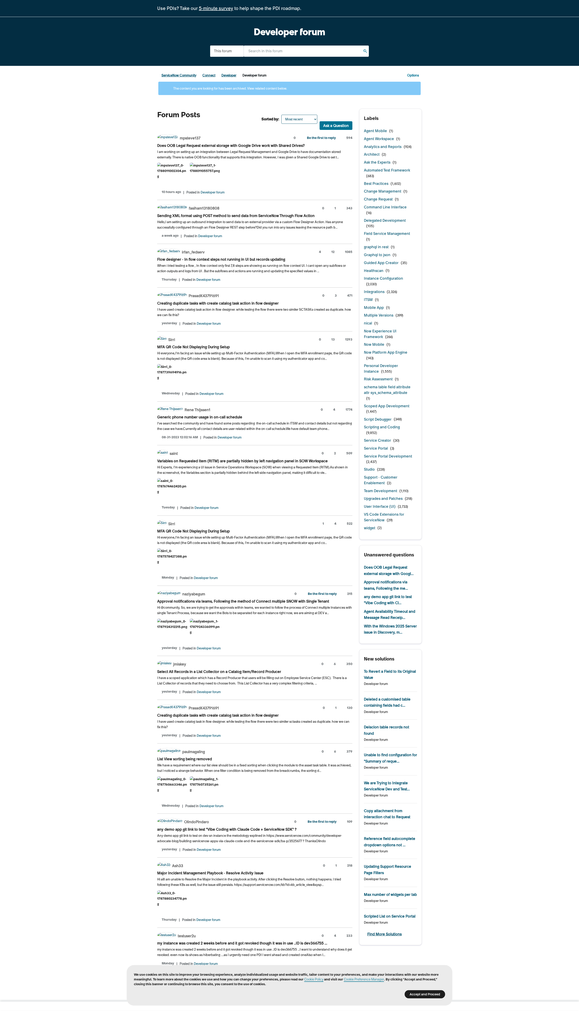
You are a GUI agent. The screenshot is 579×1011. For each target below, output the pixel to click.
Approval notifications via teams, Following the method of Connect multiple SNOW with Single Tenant (243, 601)
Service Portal (376, 448)
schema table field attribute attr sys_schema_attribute (387, 390)
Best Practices (376, 183)
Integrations (374, 291)
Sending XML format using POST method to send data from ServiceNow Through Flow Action (236, 215)
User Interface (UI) (380, 506)
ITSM (368, 299)
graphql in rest (376, 247)
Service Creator (377, 440)
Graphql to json (377, 255)
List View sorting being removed (184, 759)
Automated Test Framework (387, 170)
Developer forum (213, 192)
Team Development (380, 491)
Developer (228, 75)
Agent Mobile (375, 131)
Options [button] (413, 75)
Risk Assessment (378, 379)
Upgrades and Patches (383, 498)
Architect (372, 154)
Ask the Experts (377, 162)
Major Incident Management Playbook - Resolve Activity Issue (210, 873)
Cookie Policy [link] (313, 979)
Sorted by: (270, 119)
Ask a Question (336, 125)
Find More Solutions (384, 934)
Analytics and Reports (382, 146)
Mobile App (374, 307)
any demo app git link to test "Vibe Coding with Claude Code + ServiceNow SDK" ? (227, 829)
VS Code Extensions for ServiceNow (384, 517)
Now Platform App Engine (385, 352)
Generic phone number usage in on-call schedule (199, 417)
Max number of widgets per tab (390, 894)
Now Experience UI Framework (380, 334)
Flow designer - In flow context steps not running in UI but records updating (221, 259)
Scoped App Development (386, 406)
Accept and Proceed (425, 994)
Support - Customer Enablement (380, 480)
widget (369, 528)
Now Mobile (374, 344)
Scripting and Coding (382, 427)
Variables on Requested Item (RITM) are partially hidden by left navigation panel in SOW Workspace (242, 461)
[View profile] (167, 137)
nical (368, 323)
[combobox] (306, 51)
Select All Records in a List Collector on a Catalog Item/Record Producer (219, 671)
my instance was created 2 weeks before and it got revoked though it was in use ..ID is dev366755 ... (242, 943)
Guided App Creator (381, 262)
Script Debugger (378, 419)
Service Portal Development (388, 456)
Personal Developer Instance (381, 368)
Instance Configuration (383, 278)
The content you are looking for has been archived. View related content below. (230, 88)
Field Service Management (387, 233)
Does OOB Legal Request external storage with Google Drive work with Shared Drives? (231, 145)
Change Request (378, 199)
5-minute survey (216, 8)
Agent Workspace (379, 138)
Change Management (382, 191)
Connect (208, 75)
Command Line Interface (385, 207)
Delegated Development (385, 220)
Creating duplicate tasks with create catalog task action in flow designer (218, 303)
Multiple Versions (378, 315)
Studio (369, 469)
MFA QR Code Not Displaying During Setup (193, 347)
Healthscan (373, 270)
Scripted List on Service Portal (389, 916)
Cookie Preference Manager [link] (364, 979)
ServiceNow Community (178, 75)
